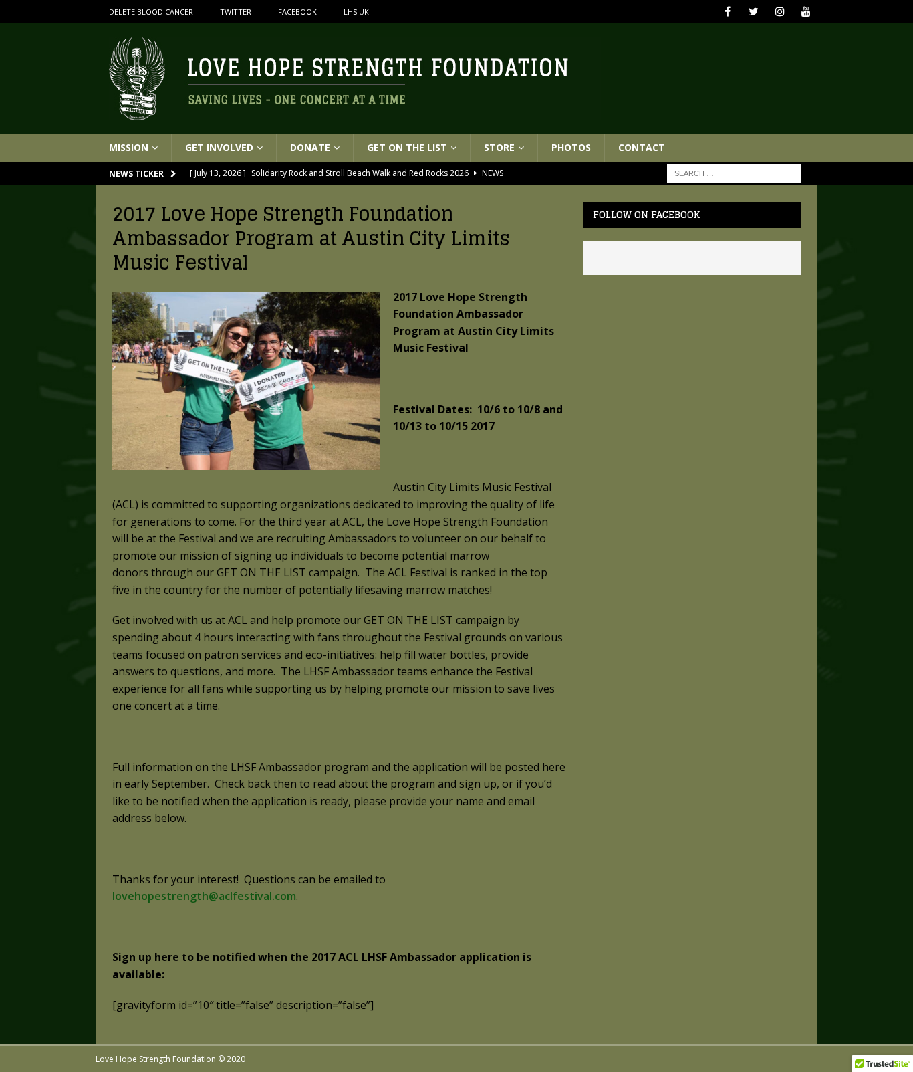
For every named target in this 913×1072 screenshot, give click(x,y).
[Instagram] (779, 11)
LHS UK (356, 12)
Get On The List (407, 147)
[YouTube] (805, 11)
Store (499, 147)
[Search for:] (734, 173)
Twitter (235, 12)
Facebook (297, 12)
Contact (641, 147)
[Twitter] (753, 11)
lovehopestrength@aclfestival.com (204, 896)
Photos (571, 147)
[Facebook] (727, 11)
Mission (128, 147)
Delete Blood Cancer (151, 12)
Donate (310, 147)
